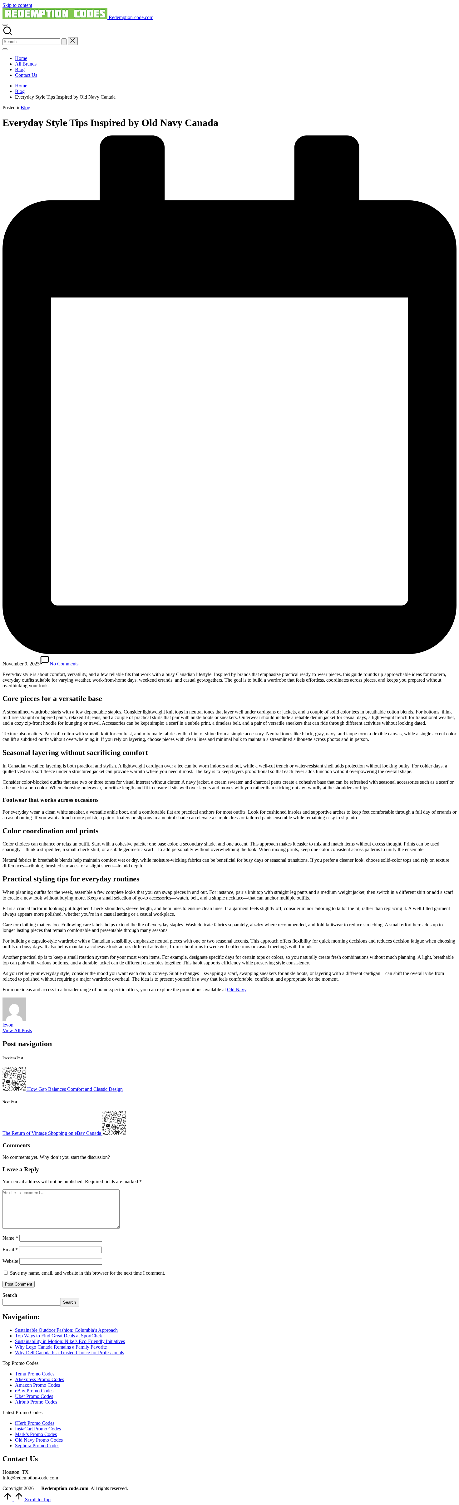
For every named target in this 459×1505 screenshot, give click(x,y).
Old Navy (236, 989)
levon (7, 1024)
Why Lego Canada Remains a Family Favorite (61, 1347)
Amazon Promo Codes (37, 1385)
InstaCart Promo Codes (38, 1428)
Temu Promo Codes (34, 1373)
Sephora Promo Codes (37, 1445)
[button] (64, 41)
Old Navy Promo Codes (39, 1440)
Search (9, 1295)
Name (10, 1238)
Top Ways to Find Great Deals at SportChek (58, 1335)
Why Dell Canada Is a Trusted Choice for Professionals (69, 1352)
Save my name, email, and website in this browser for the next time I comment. (87, 1273)
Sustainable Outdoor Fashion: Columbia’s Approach (66, 1330)
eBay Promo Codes (34, 1390)
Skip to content (17, 5)
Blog (25, 107)
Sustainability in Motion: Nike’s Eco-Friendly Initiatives (70, 1341)
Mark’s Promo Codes (36, 1434)
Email (10, 1249)
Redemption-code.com (131, 17)
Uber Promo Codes (34, 1396)
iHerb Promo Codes (34, 1423)
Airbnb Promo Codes (36, 1402)
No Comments (64, 663)
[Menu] (4, 49)
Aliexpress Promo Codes (39, 1379)
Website (10, 1261)
